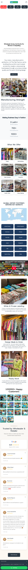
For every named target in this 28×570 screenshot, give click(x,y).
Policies (3, 561)
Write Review (14, 555)
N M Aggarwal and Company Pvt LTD (12, 564)
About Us (14, 74)
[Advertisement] (14, 24)
